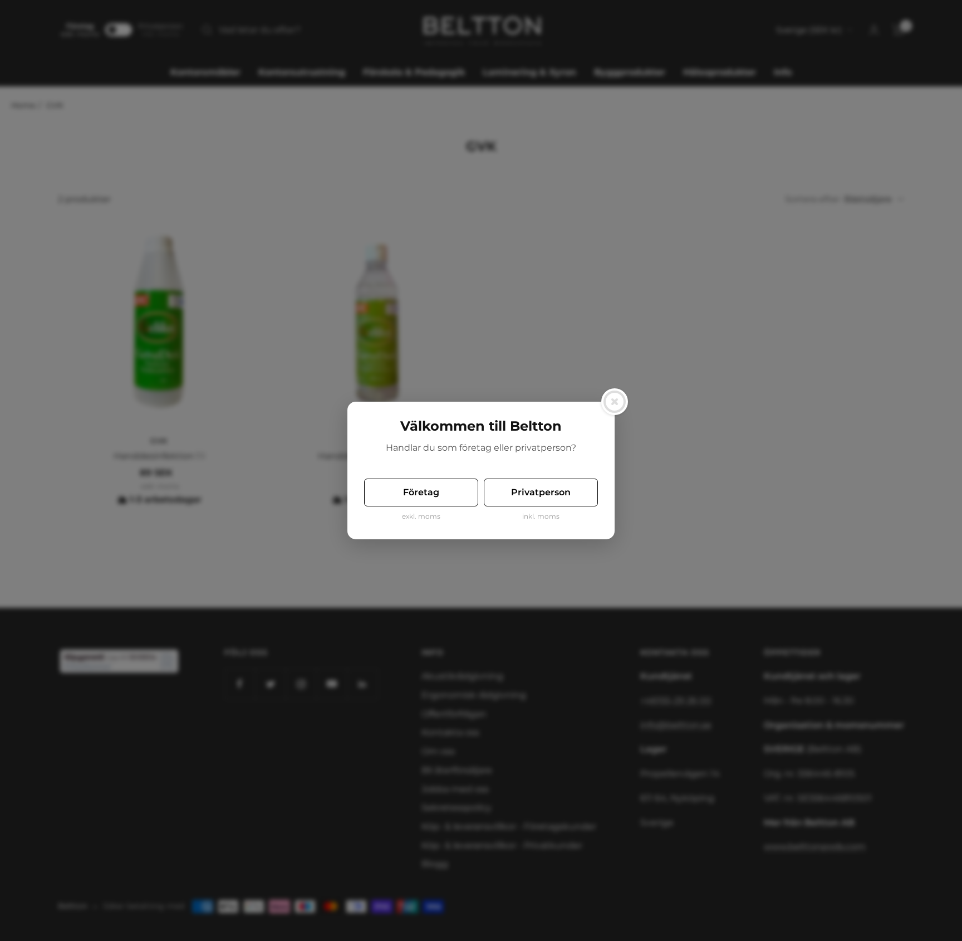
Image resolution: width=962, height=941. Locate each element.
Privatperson (541, 492)
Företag (421, 492)
